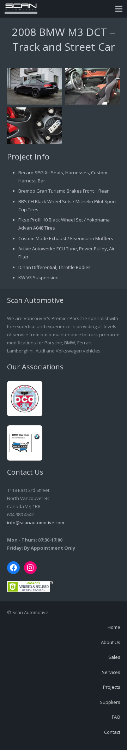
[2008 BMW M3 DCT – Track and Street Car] (34, 86)
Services (111, 672)
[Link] (21, 9)
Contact (112, 732)
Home (114, 627)
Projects (111, 687)
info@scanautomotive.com (35, 522)
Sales (114, 657)
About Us (110, 642)
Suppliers (110, 702)
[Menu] (119, 9)
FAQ (116, 717)
